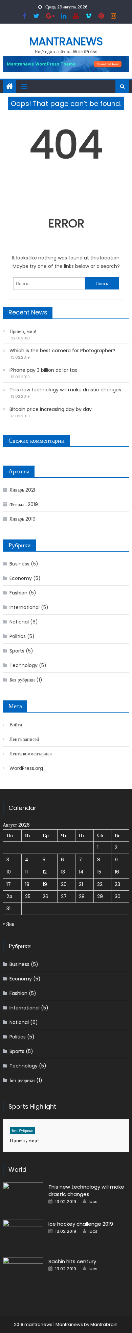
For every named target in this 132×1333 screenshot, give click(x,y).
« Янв (8, 924)
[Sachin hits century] (23, 1271)
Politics (17, 636)
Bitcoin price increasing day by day (50, 409)
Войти (15, 724)
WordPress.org (26, 768)
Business (19, 563)
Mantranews (66, 41)
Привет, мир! (22, 331)
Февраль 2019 (23, 504)
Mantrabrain (103, 1324)
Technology (23, 665)
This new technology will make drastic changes (65, 389)
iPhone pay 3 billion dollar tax (43, 370)
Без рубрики (22, 679)
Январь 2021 (22, 490)
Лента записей (24, 739)
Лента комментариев (30, 753)
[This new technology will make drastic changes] (23, 1197)
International (24, 607)
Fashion (18, 592)
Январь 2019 (22, 519)
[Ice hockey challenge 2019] (23, 1234)
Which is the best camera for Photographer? (62, 350)
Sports (16, 650)
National (19, 621)
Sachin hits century (72, 1261)
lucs (93, 1202)
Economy (20, 578)
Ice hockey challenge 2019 (80, 1223)
